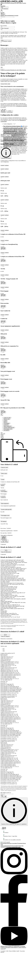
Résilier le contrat (17, 947)
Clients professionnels (5, 845)
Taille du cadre (7, 419)
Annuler (2, 136)
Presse (19, 845)
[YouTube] (14, 936)
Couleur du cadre (7, 417)
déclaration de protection (21, 106)
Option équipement (7, 426)
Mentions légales (4, 946)
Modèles (2, 15)
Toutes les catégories (5, 636)
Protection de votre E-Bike (16, 3)
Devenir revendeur (14, 845)
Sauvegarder (8, 136)
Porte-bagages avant (8, 429)
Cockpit (5, 420)
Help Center (18, 847)
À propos (24, 3)
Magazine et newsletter (12, 843)
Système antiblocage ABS (9, 427)
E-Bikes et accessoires (5, 3)
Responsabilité (4, 843)
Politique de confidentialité (14, 946)
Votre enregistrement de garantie (11, 15)
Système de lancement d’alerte (7, 947)
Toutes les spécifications (6, 552)
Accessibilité (22, 946)
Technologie (3, 847)
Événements (20, 843)
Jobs (22, 845)
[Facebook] (14, 901)
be (4, 948)
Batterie (5, 421)
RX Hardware (6, 430)
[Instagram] (14, 861)
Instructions (8, 847)
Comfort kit (6, 424)
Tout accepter (9, 112)
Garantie (13, 847)
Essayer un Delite (4, 541)
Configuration (3, 539)
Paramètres (3, 112)
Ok (1, 67)
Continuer (6, 165)
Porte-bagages (7, 423)
